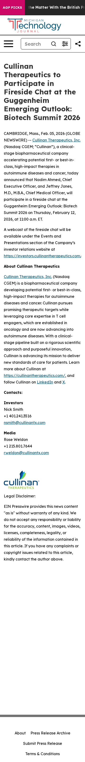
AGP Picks (12, 7)
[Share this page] (78, 43)
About (20, 733)
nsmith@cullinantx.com (24, 422)
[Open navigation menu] (8, 43)
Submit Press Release (42, 743)
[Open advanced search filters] (65, 43)
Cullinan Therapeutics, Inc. (56, 140)
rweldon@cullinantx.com (26, 452)
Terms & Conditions (42, 753)
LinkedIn (45, 382)
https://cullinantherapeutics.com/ (34, 375)
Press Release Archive (50, 733)
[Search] (53, 43)
